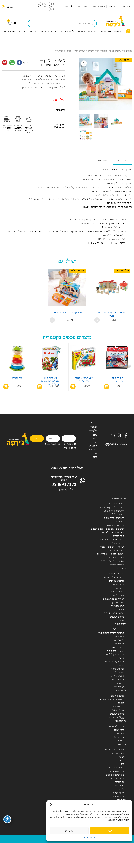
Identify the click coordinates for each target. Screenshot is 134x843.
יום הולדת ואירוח (116, 771)
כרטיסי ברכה (118, 741)
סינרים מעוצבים (117, 706)
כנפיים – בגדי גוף (116, 550)
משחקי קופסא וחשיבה (114, 661)
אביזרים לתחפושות (115, 525)
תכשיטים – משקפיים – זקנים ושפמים (107, 529)
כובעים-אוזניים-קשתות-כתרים (110, 539)
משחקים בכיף (118, 665)
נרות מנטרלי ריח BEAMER (111, 699)
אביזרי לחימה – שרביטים (113, 557)
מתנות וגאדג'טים (118, 568)
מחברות (120, 733)
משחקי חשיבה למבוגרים (113, 599)
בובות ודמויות (118, 683)
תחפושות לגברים (116, 521)
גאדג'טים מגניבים (116, 581)
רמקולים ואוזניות (116, 574)
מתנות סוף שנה (117, 778)
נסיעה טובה (119, 620)
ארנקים (121, 609)
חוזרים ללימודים (117, 753)
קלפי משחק (119, 730)
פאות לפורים (118, 536)
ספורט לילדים (118, 672)
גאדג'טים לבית (117, 696)
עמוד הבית (127, 50)
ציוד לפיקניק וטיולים (115, 775)
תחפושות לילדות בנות (114, 511)
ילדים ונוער (114, 50)
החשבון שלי (11, 7)
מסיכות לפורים (117, 543)
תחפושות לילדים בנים (114, 514)
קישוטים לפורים (117, 565)
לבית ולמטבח (120, 690)
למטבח (121, 703)
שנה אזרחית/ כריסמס (114, 749)
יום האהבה (119, 782)
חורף (122, 760)
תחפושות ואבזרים (116, 503)
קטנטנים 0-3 (118, 629)
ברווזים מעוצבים (117, 617)
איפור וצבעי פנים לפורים (113, 532)
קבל (110, 830)
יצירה (121, 658)
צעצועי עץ (119, 636)
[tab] (122, 161)
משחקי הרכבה (117, 679)
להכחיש (69, 830)
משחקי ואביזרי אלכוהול (113, 613)
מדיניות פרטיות (89, 837)
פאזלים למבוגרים (116, 595)
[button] (51, 804)
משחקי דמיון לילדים (97, 50)
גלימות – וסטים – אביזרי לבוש (110, 554)
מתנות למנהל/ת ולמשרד (113, 577)
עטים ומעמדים (117, 737)
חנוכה (121, 757)
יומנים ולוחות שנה (116, 726)
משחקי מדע (119, 644)
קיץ (122, 764)
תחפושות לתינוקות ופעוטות (111, 507)
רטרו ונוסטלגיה (117, 606)
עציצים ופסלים (117, 710)
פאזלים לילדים (117, 676)
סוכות (121, 789)
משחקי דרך (119, 687)
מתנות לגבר (119, 588)
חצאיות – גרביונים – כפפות (112, 547)
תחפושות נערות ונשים (114, 518)
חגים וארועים (120, 744)
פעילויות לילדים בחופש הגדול (111, 633)
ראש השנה (119, 785)
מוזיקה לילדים (118, 640)
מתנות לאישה (118, 584)
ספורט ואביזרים (117, 591)
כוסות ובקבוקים (117, 602)
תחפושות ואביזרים (117, 498)
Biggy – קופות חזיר (115, 651)
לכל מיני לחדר (117, 669)
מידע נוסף (121, 800)
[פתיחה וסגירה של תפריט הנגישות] (7, 819)
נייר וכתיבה (120, 721)
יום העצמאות (118, 796)
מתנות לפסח (118, 793)
